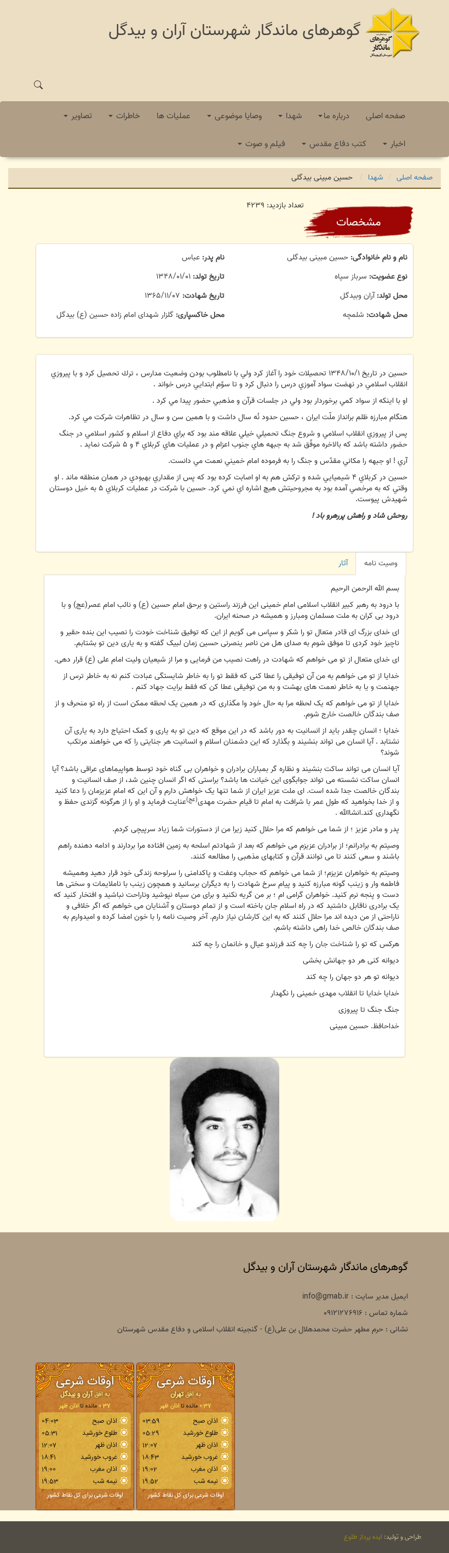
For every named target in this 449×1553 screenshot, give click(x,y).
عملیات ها (174, 116)
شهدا (375, 177)
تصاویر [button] (80, 116)
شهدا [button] (293, 116)
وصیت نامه (381, 563)
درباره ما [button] (336, 116)
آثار (343, 563)
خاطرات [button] (127, 116)
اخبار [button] (396, 143)
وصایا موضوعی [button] (237, 116)
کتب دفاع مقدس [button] (336, 143)
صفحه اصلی (385, 116)
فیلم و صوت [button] (264, 143)
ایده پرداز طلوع (363, 1537)
